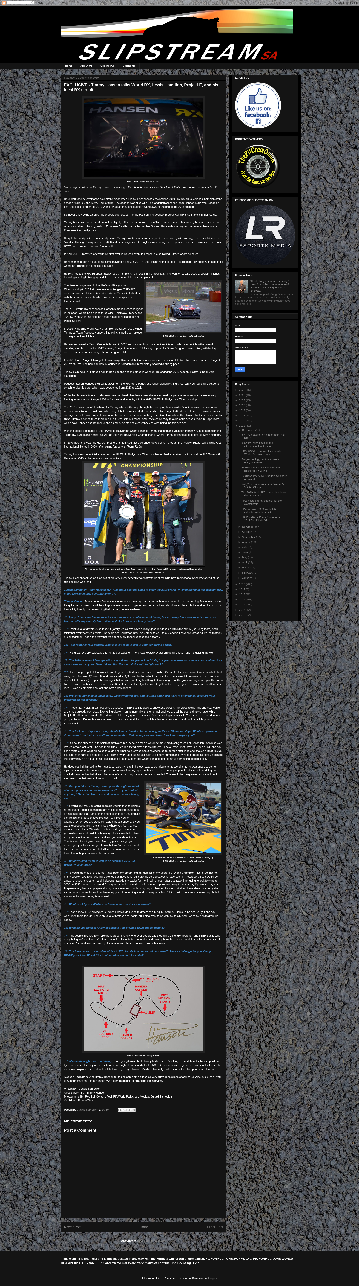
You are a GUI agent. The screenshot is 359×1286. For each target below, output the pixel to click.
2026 (242, 389)
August (246, 542)
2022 (242, 410)
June (245, 552)
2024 (242, 400)
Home (68, 65)
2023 (242, 405)
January (247, 577)
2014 (242, 604)
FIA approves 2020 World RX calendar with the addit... (258, 510)
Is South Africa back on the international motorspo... (257, 444)
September (249, 536)
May (245, 557)
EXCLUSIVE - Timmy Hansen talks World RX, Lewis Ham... (261, 453)
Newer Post (72, 1227)
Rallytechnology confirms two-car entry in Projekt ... (260, 461)
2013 (242, 609)
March (246, 567)
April (245, 562)
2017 (242, 589)
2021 (242, 415)
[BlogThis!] (123, 1110)
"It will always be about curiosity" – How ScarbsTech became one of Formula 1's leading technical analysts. (270, 286)
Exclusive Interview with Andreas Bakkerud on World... (260, 469)
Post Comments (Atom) (151, 1240)
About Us (86, 65)
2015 (242, 599)
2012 (242, 614)
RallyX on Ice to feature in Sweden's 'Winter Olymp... (262, 486)
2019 (242, 425)
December (248, 430)
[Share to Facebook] (130, 1110)
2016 (242, 594)
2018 (242, 584)
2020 (242, 420)
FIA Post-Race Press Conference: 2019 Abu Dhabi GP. (261, 519)
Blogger (212, 1278)
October (247, 531)
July (245, 547)
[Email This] (119, 1110)
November (248, 526)
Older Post (215, 1227)
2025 (242, 395)
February (248, 572)
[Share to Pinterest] (134, 1110)
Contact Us (107, 65)
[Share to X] (126, 1110)
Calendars (129, 65)
